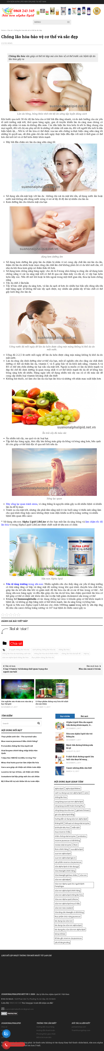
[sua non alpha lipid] (18, 11)
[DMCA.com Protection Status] (9, 1013)
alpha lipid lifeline (73, 788)
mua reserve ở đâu (63, 832)
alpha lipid (59, 788)
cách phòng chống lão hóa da (43, 649)
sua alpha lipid (77, 849)
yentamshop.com (79, 1027)
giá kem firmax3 (83, 810)
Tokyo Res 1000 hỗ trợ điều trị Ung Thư (18, 758)
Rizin (76, 845)
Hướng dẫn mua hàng (45, 1027)
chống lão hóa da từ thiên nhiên (46, 653)
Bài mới (84, 716)
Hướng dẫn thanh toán (45, 1030)
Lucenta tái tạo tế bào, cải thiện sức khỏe (20, 772)
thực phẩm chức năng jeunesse (67, 916)
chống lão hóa (63, 649)
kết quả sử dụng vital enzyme (77, 823)
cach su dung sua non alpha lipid (68, 793)
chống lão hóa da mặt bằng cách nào (16, 653)
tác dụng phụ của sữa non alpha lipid (70, 929)
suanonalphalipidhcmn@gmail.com (19, 1009)
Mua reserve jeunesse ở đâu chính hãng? (19, 741)
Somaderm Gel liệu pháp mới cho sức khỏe (20, 776)
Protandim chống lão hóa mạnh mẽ (17, 746)
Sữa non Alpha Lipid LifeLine (66, 899)
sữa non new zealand (64, 908)
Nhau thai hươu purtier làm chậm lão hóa (20, 762)
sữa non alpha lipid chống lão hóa (15, 657)
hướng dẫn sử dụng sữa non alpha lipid (71, 819)
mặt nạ (86, 653)
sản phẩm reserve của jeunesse (68, 862)
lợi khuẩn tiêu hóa (62, 827)
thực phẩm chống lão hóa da (43, 657)
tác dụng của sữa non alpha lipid (68, 925)
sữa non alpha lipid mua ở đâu (67, 903)
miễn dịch (76, 827)
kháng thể (59, 823)
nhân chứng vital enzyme (65, 836)
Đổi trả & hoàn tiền (43, 1037)
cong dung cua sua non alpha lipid (69, 801)
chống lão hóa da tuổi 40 (70, 653)
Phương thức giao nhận (46, 1034)
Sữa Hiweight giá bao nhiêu (66, 875)
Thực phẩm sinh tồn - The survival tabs (19, 736)
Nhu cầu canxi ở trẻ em (90, 669)
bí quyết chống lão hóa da (19, 649)
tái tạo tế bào (60, 934)
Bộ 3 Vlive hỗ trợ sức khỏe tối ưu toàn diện (20, 781)
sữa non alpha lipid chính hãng (67, 890)
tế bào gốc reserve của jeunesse (68, 938)
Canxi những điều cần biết (79, 768)
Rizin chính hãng (61, 849)
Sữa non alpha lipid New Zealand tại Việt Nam (26, 1)
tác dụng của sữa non (64, 921)
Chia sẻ (9, 30)
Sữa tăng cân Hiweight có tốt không (69, 912)
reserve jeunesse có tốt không (67, 840)
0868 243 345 (15, 1003)
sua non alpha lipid (63, 853)
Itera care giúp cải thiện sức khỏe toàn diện (21, 767)
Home (3, 30)
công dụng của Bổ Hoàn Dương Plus (69, 806)
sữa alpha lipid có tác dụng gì (67, 866)
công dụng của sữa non (64, 810)
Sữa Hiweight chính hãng (65, 871)
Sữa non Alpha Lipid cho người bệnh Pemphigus (69, 885)
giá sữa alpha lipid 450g (64, 814)
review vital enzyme (63, 845)
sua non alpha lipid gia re (65, 858)
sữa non (83, 875)
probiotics (82, 836)
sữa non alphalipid (62, 879)
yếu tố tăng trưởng (62, 942)
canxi (86, 793)
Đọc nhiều (65, 716)
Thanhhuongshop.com (81, 1030)
